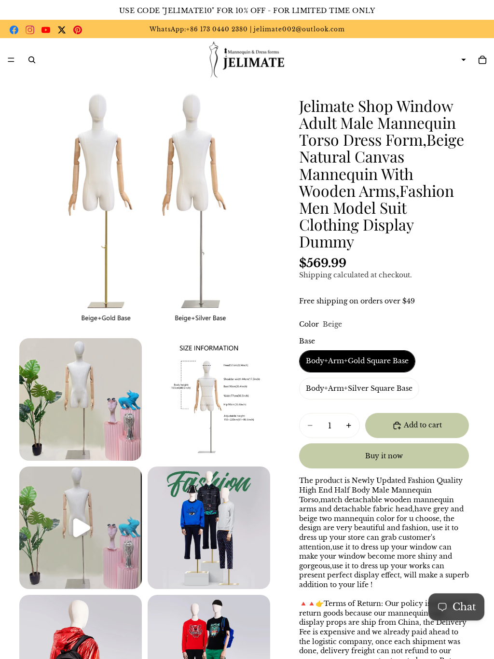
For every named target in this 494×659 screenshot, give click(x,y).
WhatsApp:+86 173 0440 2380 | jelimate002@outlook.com (247, 29)
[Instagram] (30, 30)
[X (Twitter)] (61, 30)
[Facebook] (14, 30)
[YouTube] (45, 30)
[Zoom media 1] (144, 207)
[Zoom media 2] (80, 399)
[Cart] (482, 59)
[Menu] (11, 60)
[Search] (31, 59)
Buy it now (384, 456)
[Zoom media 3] (209, 399)
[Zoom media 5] (209, 528)
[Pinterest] (77, 30)
